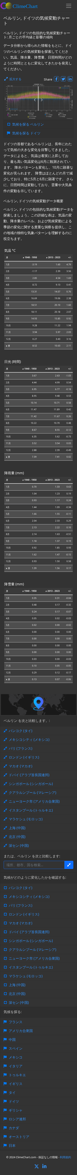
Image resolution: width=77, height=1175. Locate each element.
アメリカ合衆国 (21, 1030)
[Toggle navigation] (68, 6)
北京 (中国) (17, 836)
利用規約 (65, 1157)
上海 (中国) (17, 827)
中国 (12, 1039)
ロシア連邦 (17, 1119)
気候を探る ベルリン (28, 124)
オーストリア (19, 1136)
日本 (12, 1145)
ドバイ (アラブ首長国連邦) (29, 774)
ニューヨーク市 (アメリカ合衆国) (34, 801)
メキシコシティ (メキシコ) (29, 739)
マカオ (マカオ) (20, 766)
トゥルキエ (17, 1074)
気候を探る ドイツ (26, 133)
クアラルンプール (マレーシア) (32, 792)
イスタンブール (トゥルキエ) (31, 810)
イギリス (15, 1083)
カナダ (14, 1127)
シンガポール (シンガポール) (31, 783)
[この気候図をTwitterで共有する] (63, 78)
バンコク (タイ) (20, 730)
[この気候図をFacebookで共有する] (56, 78)
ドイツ (14, 1101)
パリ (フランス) (20, 748)
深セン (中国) (19, 845)
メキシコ (15, 1057)
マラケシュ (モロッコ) (26, 819)
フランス (15, 1022)
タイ (12, 1092)
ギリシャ (15, 1110)
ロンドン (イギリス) (24, 757)
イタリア (15, 1066)
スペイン (15, 1048)
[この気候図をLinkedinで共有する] (70, 78)
